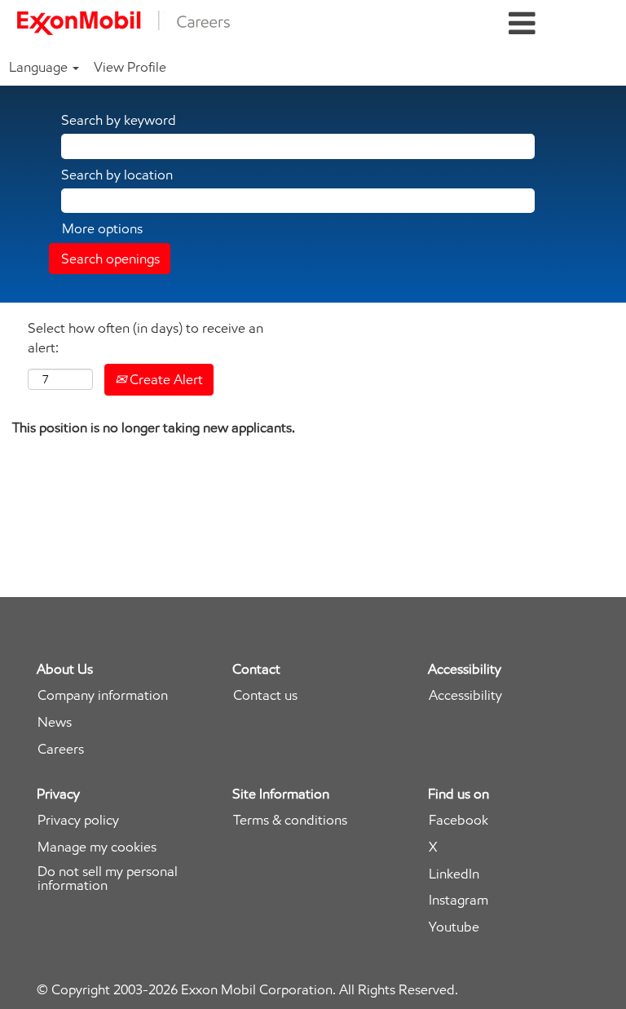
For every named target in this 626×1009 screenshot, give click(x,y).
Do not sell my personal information (107, 878)
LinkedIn (454, 874)
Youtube (454, 927)
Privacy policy (78, 820)
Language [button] (40, 67)
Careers (60, 749)
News (54, 722)
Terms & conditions (290, 820)
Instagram (458, 900)
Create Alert (164, 379)
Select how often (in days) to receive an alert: (145, 338)
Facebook (458, 820)
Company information (102, 695)
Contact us (265, 695)
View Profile (130, 67)
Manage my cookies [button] (96, 847)
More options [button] (102, 228)
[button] (521, 24)
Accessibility (465, 695)
